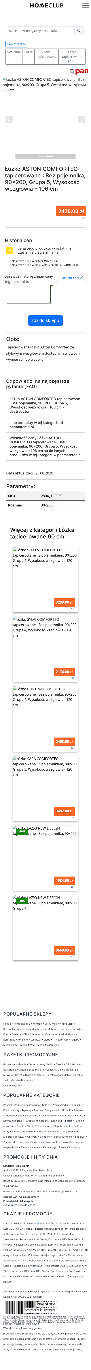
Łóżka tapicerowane (46, 54)
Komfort (37, 1023)
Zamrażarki (9, 1142)
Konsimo (23, 1039)
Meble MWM (27, 1044)
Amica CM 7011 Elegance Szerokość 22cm (27, 1170)
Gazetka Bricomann (22, 1080)
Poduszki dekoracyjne (27, 1105)
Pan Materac (50, 1029)
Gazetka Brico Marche (31, 1069)
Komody (47, 1126)
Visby (47, 1039)
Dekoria (16, 1034)
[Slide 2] (49, 156)
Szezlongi (57, 1120)
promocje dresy (73, 1349)
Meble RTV (33, 1126)
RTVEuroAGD (60, 1039)
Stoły (6, 1131)
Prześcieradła (60, 1105)
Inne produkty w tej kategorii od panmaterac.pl (36, 424)
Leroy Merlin (52, 1023)
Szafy (80, 1115)
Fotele (68, 1120)
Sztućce (29, 1115)
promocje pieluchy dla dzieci (70, 1333)
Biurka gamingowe (22, 1131)
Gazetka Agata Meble (58, 1074)
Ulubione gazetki (13, 1085)
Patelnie (51, 1115)
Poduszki (75, 1105)
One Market (51, 1034)
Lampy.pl (65, 1029)
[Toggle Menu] (85, 5)
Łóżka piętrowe (67, 1131)
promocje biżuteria (34, 1344)
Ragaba (74, 1039)
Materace (50, 1131)
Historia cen (69, 277)
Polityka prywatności (42, 1291)
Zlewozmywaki (49, 1142)
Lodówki (80, 1136)
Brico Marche (32, 1029)
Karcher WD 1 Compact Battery (21, 1196)
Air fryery (32, 1136)
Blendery (45, 1136)
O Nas (23, 1291)
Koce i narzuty (11, 1110)
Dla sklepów (10, 1291)
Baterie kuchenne (28, 1142)
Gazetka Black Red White (29, 1074)
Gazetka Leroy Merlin (41, 1064)
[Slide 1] (41, 156)
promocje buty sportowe (39, 1338)
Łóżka (29, 52)
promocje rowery (56, 1344)
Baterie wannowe (30, 1147)
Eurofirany (9, 1039)
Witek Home (68, 1034)
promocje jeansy (12, 1344)
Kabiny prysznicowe (54, 1147)
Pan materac (16, 44)
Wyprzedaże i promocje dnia (19, 1223)
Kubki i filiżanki (62, 1110)
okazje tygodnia (32, 1328)
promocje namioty (19, 1349)
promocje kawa (12, 1333)
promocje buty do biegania (47, 1349)
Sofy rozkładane (12, 1120)
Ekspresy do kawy (13, 1136)
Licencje (81, 1291)
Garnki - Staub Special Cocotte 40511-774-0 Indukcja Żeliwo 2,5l (40, 1191)
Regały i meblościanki (66, 1126)
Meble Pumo (10, 1044)
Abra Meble (68, 1023)
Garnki (40, 1115)
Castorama (36, 1034)
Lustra (70, 1115)
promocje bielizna (13, 1338)
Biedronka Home (12, 1029)
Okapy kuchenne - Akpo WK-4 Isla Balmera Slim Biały (33, 1175)
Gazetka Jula (53, 1069)
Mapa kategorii (65, 1291)
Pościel (7, 1105)
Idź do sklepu (45, 320)
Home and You (21, 1023)
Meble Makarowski (48, 1044)
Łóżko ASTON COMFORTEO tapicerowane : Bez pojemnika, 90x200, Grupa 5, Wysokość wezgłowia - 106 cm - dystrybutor (44, 405)
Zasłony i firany (42, 1110)
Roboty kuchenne (62, 1136)
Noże (61, 1115)
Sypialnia (14, 52)
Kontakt (7, 1296)
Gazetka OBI (63, 1064)
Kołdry (46, 1105)
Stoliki (20, 1126)
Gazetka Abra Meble (14, 1064)
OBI (25, 1034)
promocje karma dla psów (37, 1333)
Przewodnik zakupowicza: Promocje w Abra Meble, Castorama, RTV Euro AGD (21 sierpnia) (43, 1239)
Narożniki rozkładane (37, 1120)
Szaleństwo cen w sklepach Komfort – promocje (43, 1244)
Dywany (26, 1110)
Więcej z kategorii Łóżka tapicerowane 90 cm (42, 533)
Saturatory (75, 1147)
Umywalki (66, 1142)
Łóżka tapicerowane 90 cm (72, 56)
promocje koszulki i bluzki (70, 1338)
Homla (7, 1023)
